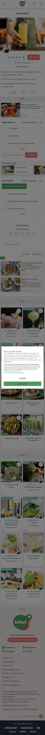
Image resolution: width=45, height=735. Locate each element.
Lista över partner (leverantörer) (14, 372)
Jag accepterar (22, 383)
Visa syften (22, 378)
